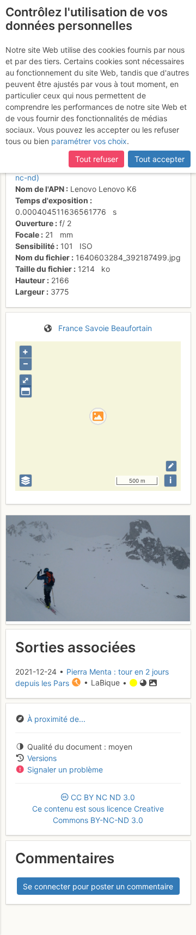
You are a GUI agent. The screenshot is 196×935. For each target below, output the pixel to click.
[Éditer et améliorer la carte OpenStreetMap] (171, 466)
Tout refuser (96, 159)
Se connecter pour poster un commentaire (98, 886)
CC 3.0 (98, 809)
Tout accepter (159, 159)
